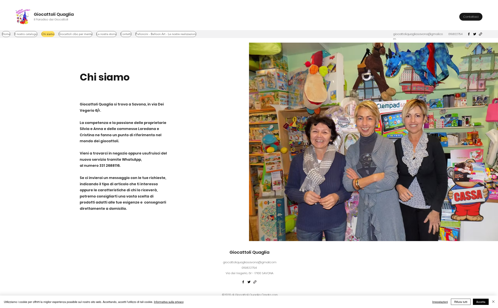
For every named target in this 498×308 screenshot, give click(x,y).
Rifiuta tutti (460, 302)
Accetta (480, 302)
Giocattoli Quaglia (54, 14)
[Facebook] (243, 282)
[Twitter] (249, 282)
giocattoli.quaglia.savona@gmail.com (249, 262)
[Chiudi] (493, 302)
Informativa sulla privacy (169, 302)
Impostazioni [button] (440, 302)
